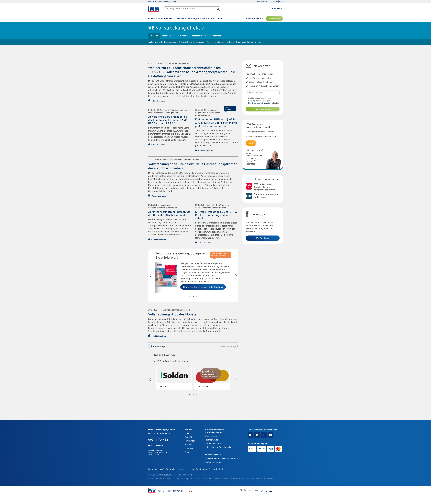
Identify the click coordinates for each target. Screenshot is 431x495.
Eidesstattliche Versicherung (192, 42)
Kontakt (188, 437)
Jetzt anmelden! (191, 288)
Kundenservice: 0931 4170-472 (266, 2)
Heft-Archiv (182, 36)
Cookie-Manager (186, 469)
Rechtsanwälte (211, 440)
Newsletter (190, 441)
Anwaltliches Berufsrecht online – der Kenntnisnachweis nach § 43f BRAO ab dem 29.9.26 (168, 120)
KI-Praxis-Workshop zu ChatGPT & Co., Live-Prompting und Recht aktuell (216, 215)
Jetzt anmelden (263, 109)
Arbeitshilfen (168, 36)
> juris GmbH (202, 386)
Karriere (188, 444)
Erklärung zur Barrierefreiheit (209, 469)
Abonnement (215, 36)
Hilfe (281, 2)
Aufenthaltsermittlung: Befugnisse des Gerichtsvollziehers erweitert (169, 213)
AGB (162, 469)
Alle (151, 42)
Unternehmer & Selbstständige (219, 447)
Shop (219, 18)
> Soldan (162, 386)
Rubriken (154, 36)
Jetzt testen (274, 18)
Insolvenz (229, 42)
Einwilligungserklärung (257, 103)
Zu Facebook (262, 238)
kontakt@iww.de (155, 445)
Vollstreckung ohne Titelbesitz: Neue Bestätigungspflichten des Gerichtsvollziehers (192, 166)
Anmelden (277, 8)
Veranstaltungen (198, 36)
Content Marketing (213, 462)
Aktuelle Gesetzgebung (165, 42)
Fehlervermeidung (215, 42)
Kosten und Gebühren (246, 42)
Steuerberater (211, 436)
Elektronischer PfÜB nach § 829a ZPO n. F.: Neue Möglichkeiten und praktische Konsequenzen (216, 123)
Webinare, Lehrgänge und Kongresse (221, 458)
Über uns (189, 448)
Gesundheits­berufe (213, 443)
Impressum (153, 469)
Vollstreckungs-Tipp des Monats (172, 315)
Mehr (251, 143)
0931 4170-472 (158, 440)
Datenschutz (171, 469)
